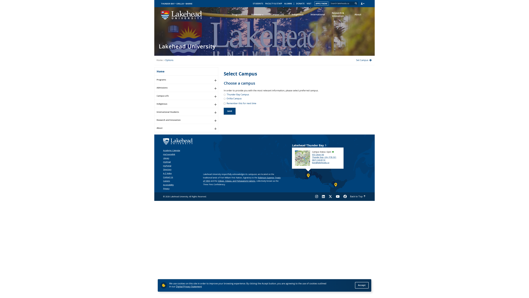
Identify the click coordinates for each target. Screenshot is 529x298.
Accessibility (168, 184)
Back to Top (356, 196)
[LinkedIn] (323, 196)
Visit (309, 3)
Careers (166, 181)
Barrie (189, 3)
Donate (300, 3)
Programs (161, 79)
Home (159, 60)
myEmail (167, 162)
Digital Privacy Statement (189, 286)
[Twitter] (330, 196)
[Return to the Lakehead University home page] (181, 14)
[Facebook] (345, 196)
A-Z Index (167, 173)
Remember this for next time (241, 103)
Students (258, 3)
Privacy (166, 188)
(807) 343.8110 (318, 160)
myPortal (167, 165)
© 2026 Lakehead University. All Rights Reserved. (185, 196)
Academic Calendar (171, 150)
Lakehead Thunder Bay (308, 145)
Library (166, 158)
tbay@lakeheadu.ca (320, 162)
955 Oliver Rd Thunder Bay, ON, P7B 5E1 (324, 156)
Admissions (162, 87)
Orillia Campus (234, 98)
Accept (362, 285)
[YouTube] (337, 196)
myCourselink (169, 154)
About (160, 128)
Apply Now (321, 3)
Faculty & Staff (273, 3)
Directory (167, 169)
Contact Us (168, 177)
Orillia (180, 3)
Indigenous (162, 104)
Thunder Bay (168, 3)
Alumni (288, 3)
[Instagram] (317, 196)
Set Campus (362, 60)
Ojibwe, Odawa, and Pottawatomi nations (236, 181)
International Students (168, 112)
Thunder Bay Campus (238, 94)
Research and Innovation (169, 120)
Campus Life (163, 96)
